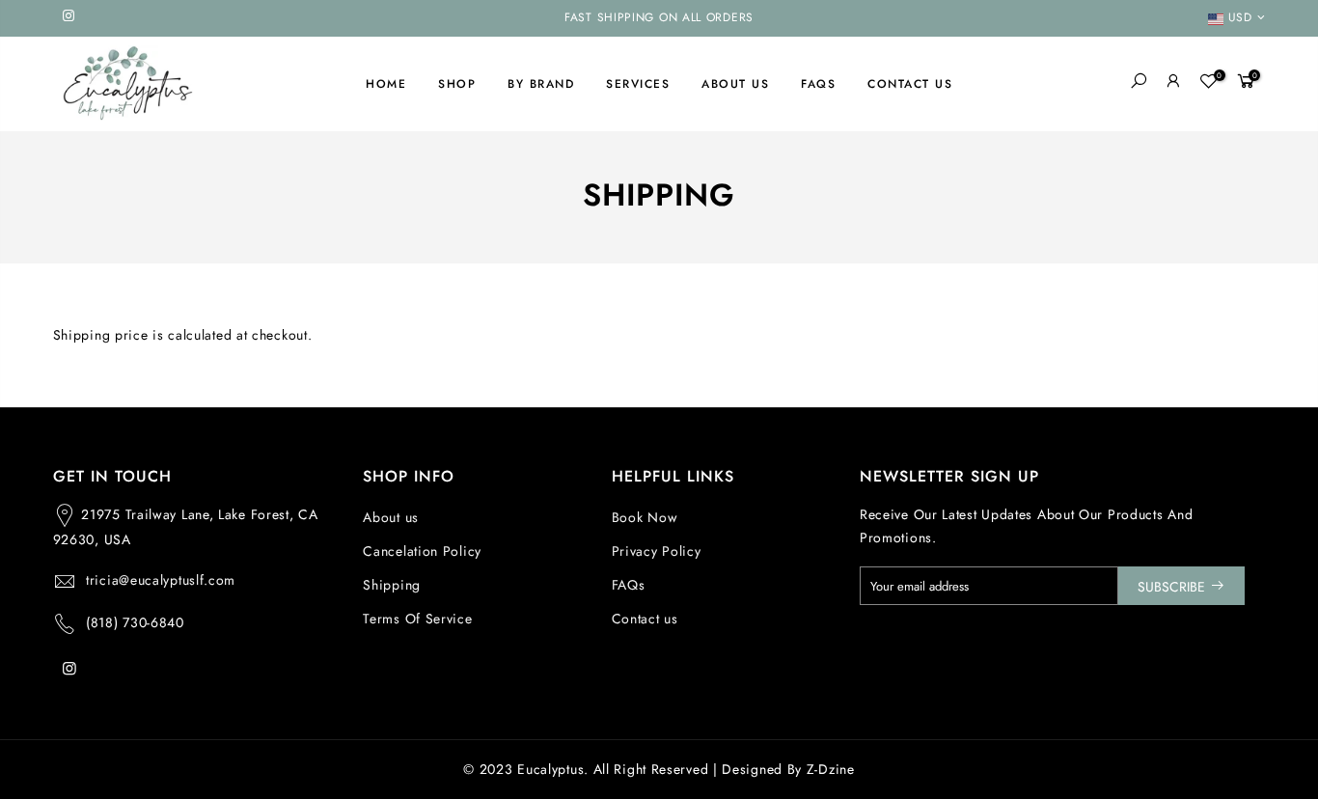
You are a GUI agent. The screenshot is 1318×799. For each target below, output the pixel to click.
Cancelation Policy (422, 551)
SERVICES (638, 84)
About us (391, 517)
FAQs (628, 584)
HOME (386, 84)
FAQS (818, 84)
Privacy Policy (656, 551)
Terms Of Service (417, 618)
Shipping (392, 584)
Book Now (645, 517)
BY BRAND (541, 84)
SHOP (457, 84)
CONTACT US (909, 84)
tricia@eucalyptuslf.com (160, 580)
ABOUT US (735, 84)
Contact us (645, 618)
